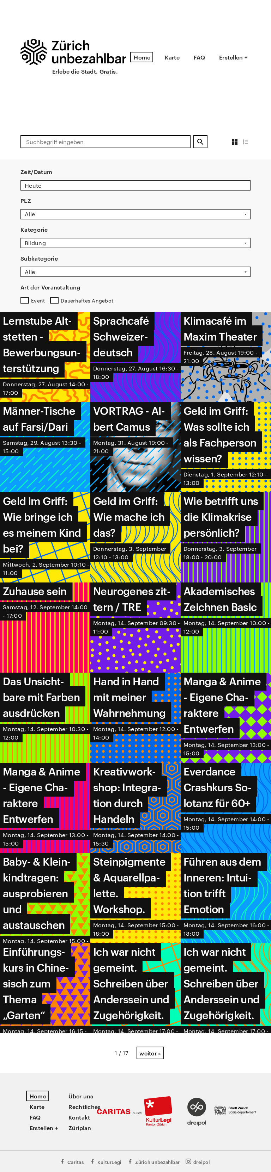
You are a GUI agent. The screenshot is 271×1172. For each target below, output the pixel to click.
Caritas (75, 1162)
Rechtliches (84, 1106)
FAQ (199, 57)
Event (38, 300)
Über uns (81, 1096)
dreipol (201, 1162)
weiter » (150, 1053)
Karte (172, 57)
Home (142, 57)
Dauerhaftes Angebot (87, 300)
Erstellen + (233, 57)
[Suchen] (200, 141)
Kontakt (79, 1117)
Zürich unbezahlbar (157, 1162)
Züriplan (79, 1128)
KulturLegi (109, 1162)
